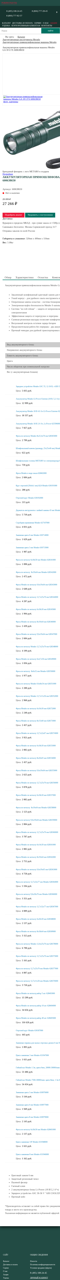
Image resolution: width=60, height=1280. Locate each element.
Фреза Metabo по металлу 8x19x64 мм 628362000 (36, 857)
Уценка (6, 26)
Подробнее (8, 174)
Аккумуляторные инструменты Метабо (21, 39)
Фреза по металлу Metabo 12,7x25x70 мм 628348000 (37, 646)
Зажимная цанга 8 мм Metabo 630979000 (32, 1117)
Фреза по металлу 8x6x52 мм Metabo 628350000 (35, 671)
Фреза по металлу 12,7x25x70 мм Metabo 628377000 (37, 968)
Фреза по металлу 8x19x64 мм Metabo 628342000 (36, 572)
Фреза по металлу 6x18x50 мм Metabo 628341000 (36, 560)
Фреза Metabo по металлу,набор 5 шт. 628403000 (35, 993)
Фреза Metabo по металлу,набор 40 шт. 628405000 (36, 1018)
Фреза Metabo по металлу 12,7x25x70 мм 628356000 (37, 783)
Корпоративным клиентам (26, 26)
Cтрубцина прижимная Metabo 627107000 (32, 523)
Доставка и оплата (22, 23)
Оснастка (43, 277)
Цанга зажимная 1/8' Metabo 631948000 (32, 1142)
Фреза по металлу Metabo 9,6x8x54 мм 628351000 (36, 684)
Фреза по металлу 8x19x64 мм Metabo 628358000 (36, 807)
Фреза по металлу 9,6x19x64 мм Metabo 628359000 (36, 820)
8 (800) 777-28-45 (40, 11)
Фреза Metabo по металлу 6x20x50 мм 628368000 (36, 919)
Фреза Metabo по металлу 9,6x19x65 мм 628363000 (36, 869)
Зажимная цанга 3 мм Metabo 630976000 (32, 1092)
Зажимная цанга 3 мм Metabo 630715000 (32, 547)
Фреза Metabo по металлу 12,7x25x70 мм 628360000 (37, 832)
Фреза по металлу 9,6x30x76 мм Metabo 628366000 (36, 894)
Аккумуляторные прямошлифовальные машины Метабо (29, 42)
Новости (33, 1261)
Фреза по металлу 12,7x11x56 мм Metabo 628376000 (37, 981)
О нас (46, 23)
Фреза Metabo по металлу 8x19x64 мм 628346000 (36, 622)
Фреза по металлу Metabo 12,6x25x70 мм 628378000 (37, 944)
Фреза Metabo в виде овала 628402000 (31, 473)
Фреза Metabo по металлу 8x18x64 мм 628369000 (36, 931)
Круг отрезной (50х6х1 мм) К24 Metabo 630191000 (36, 486)
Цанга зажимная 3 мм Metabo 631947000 (32, 1055)
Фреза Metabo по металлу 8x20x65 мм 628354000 (36, 758)
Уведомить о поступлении (40, 215)
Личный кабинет (39, 1278)
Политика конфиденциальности (42, 1264)
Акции (53, 23)
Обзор (8, 277)
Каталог (6, 23)
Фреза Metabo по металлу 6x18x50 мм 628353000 (36, 746)
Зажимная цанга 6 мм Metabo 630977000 (32, 1105)
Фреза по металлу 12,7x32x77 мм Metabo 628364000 (37, 882)
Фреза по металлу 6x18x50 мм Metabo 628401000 (36, 1129)
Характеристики (25, 277)
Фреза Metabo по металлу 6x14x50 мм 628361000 (36, 845)
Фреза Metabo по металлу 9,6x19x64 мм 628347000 (36, 634)
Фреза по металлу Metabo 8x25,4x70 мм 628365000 (36, 436)
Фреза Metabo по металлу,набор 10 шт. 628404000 (36, 1006)
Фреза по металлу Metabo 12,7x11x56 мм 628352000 (37, 696)
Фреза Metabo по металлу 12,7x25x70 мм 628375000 (37, 956)
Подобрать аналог (13, 215)
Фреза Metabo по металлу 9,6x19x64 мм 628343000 (36, 585)
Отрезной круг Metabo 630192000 (29, 498)
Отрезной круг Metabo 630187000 (29, 1030)
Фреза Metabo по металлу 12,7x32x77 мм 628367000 (37, 907)
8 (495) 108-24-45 (14, 11)
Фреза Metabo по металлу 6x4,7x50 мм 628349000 (36, 659)
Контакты (46, 26)
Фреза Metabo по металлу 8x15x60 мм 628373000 (36, 721)
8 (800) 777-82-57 (14, 15)
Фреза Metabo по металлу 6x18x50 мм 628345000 (36, 609)
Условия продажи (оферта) (41, 1268)
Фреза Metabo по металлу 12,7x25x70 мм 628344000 (37, 597)
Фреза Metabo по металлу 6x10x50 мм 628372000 (36, 708)
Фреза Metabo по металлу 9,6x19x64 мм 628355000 (36, 770)
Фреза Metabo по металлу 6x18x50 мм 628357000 (36, 795)
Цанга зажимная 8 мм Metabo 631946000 (32, 1154)
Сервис (38, 23)
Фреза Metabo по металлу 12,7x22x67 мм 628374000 (37, 733)
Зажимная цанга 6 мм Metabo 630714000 (32, 535)
